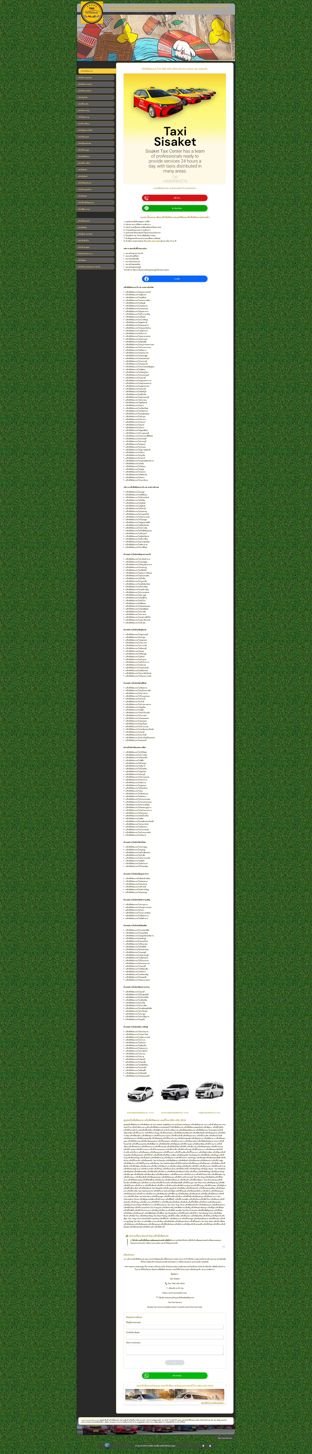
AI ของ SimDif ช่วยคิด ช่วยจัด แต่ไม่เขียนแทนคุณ (155, 1445)
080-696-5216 (153, 241)
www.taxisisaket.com (90, 1420)
